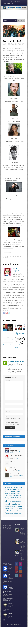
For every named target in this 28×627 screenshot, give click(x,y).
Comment (8, 380)
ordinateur (7, 506)
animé (6, 487)
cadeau (20, 487)
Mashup (14, 501)
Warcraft (5, 257)
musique (7, 504)
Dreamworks (7, 493)
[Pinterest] (4, 528)
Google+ (14, 495)
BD (17, 487)
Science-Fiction (9, 508)
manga (11, 499)
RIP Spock (6, 332)
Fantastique (13, 493)
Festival (18, 493)
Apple (9, 487)
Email (8, 407)
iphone (6, 497)
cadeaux (7, 489)
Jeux (9, 497)
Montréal (18, 501)
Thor (19, 510)
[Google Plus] (8, 525)
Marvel (8, 501)
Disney (18, 491)
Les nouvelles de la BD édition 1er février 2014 (20, 346)
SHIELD (15, 508)
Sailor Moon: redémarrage (22, 542)
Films (21, 256)
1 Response (20, 44)
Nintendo (13, 504)
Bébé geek (9, 569)
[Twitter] (8, 528)
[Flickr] (6, 525)
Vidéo (7, 513)
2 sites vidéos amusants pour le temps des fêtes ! (16, 468)
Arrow (13, 487)
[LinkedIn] (10, 525)
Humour (18, 495)
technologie (15, 511)
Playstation (12, 506)
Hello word (12, 461)
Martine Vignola (12, 43)
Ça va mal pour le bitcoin (7, 345)
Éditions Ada (18, 513)
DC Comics (13, 491)
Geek (10, 495)
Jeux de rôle (13, 497)
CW (5, 491)
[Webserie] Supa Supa (15, 474)
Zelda (13, 513)
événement (7, 515)
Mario (14, 499)
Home (12, 1)
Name (8, 402)
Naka (17, 458)
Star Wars (8, 510)
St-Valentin (19, 508)
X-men (10, 513)
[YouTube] (10, 528)
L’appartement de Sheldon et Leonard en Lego (19, 333)
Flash (7, 495)
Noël (18, 504)
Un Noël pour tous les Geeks (22, 530)
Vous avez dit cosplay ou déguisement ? (7, 594)
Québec (19, 506)
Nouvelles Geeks (8, 44)
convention (13, 489)
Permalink (10, 366)
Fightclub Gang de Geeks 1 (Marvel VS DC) (16, 449)
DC (8, 491)
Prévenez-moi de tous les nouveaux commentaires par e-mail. (12, 418)
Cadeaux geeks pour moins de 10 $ (16, 456)
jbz (17, 463)
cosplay (19, 489)
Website (8, 412)
